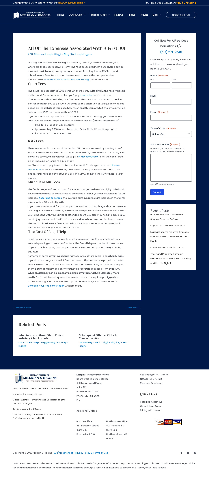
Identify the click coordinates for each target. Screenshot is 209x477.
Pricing (131, 14)
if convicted (86, 95)
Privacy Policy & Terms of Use (91, 452)
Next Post (134, 307)
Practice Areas (98, 14)
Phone (159, 112)
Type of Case (163, 128)
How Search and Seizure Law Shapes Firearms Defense (40, 388)
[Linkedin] (181, 453)
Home (60, 14)
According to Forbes (50, 197)
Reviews (118, 14)
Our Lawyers (75, 14)
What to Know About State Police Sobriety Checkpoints (41, 336)
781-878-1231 (155, 378)
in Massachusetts (88, 156)
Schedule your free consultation (46, 285)
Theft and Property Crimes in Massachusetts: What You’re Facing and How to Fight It (170, 258)
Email (153, 95)
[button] (83, 15)
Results (144, 14)
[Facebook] (195, 453)
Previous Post (22, 307)
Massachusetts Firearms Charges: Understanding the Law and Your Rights (169, 236)
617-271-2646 (92, 395)
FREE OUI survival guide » (71, 2)
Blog (155, 14)
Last (174, 79)
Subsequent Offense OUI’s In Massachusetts (98, 336)
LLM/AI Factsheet (63, 452)
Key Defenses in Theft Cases (166, 247)
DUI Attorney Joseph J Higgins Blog (49, 54)
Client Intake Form (150, 406)
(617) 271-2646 (186, 3)
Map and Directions (151, 383)
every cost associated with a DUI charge (67, 79)
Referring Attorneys (151, 401)
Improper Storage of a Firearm (167, 225)
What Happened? (165, 144)
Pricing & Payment (150, 410)
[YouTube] (188, 453)
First (152, 79)
